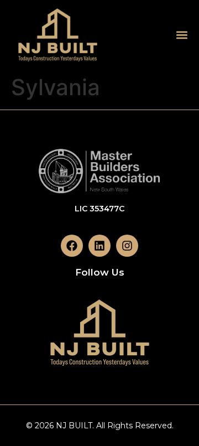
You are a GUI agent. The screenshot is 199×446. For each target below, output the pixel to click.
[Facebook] (72, 246)
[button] (181, 34)
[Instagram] (127, 246)
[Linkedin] (99, 246)
